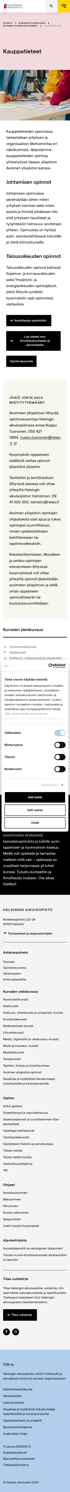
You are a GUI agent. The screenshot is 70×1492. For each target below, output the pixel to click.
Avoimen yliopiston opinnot (20, 26)
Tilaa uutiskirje (21, 1314)
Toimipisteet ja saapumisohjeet (30, 933)
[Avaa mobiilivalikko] (64, 6)
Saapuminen (12, 1219)
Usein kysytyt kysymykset (21, 1225)
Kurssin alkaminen (16, 1212)
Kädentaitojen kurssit (18, 1026)
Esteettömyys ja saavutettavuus (25, 1112)
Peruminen (10, 1206)
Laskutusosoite (13, 1402)
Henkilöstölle (12, 1396)
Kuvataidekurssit (15, 1019)
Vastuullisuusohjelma (17, 1163)
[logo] (13, 6)
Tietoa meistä (12, 1150)
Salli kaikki (35, 797)
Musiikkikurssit (13, 1052)
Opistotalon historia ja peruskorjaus (28, 1144)
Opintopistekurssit (16, 1137)
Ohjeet (9, 1185)
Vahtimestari (12, 973)
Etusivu (8, 23)
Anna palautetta (14, 979)
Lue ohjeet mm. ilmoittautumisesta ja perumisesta (35, 340)
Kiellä (35, 822)
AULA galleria (12, 1106)
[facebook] (6, 1331)
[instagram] (15, 1331)
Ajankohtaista (15, 1240)
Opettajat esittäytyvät (18, 1130)
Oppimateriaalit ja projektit (22, 1420)
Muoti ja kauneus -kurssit (20, 1045)
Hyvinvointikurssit (23, 647)
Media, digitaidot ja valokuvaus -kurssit (31, 1039)
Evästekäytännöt (15, 1452)
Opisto (8, 1098)
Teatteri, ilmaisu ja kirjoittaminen (26, 1065)
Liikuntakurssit (13, 1032)
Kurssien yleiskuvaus (32, 23)
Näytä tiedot (49, 785)
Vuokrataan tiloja (15, 1433)
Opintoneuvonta (21, 361)
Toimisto (9, 962)
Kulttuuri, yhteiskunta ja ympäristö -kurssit (36, 659)
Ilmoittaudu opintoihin (30, 320)
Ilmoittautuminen (15, 1192)
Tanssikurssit (12, 1059)
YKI (5, 1170)
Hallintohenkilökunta (17, 1389)
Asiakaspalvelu (15, 952)
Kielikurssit (18, 652)
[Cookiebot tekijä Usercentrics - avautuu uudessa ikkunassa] (49, 665)
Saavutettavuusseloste (19, 1458)
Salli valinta (35, 810)
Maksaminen (12, 1199)
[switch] (60, 745)
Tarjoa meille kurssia (17, 1157)
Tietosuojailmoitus (16, 1465)
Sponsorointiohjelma (17, 1427)
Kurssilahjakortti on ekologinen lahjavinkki (33, 1248)
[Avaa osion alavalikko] (5, 652)
